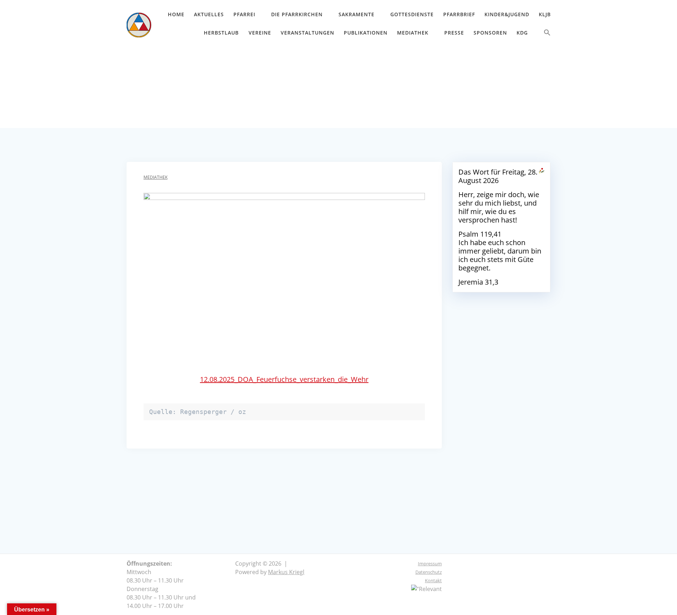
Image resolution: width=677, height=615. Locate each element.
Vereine (260, 32)
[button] (547, 34)
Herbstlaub (221, 32)
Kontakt (433, 580)
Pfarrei (244, 14)
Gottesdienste (412, 14)
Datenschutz (428, 572)
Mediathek (412, 32)
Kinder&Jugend (506, 14)
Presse (454, 32)
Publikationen (366, 32)
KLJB (545, 14)
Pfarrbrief (459, 14)
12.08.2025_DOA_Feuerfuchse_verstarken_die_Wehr (284, 379)
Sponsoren (490, 32)
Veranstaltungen (307, 32)
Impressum (430, 563)
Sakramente (356, 14)
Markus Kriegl (286, 572)
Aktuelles (209, 14)
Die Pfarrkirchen (297, 14)
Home (176, 14)
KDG (522, 32)
